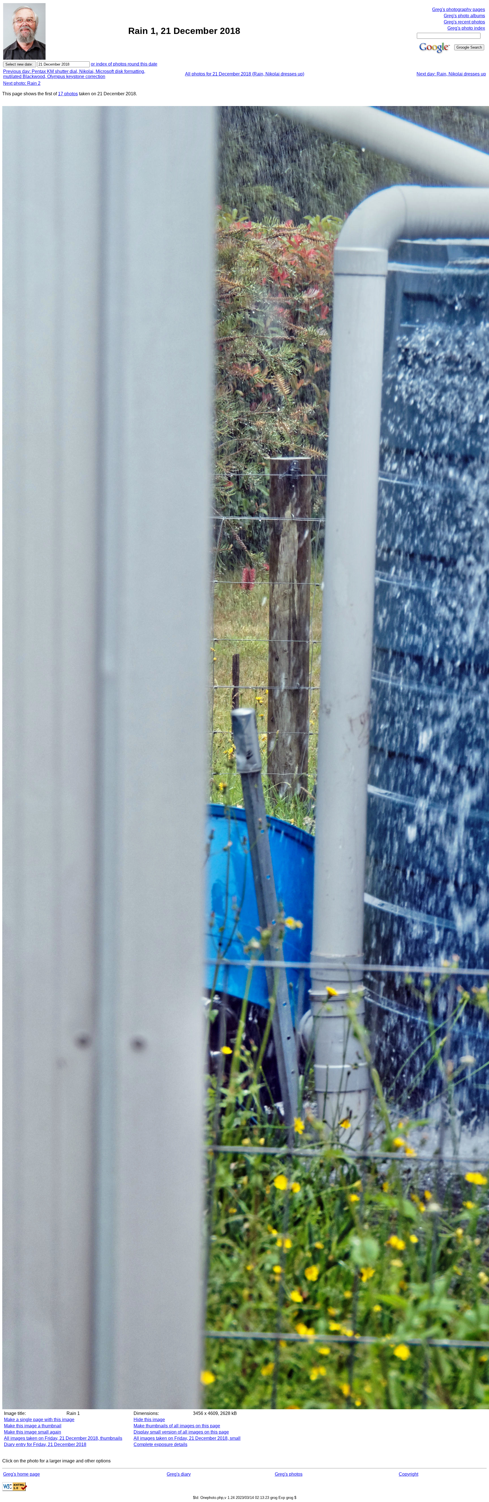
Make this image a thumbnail (32, 1425)
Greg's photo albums (464, 15)
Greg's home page (21, 1474)
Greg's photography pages (458, 9)
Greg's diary (179, 1474)
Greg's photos (289, 1474)
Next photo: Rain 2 (21, 83)
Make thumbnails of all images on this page (177, 1425)
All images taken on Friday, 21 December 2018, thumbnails (63, 1438)
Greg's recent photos (464, 22)
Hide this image (149, 1419)
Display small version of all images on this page (181, 1432)
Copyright (408, 1474)
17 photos (68, 93)
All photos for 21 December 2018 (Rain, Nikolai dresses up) (244, 74)
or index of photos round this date (124, 64)
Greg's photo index (466, 28)
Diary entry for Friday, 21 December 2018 (45, 1444)
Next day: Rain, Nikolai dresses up (451, 74)
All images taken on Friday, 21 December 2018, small (187, 1438)
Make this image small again (32, 1432)
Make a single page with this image (39, 1419)
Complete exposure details (160, 1444)
